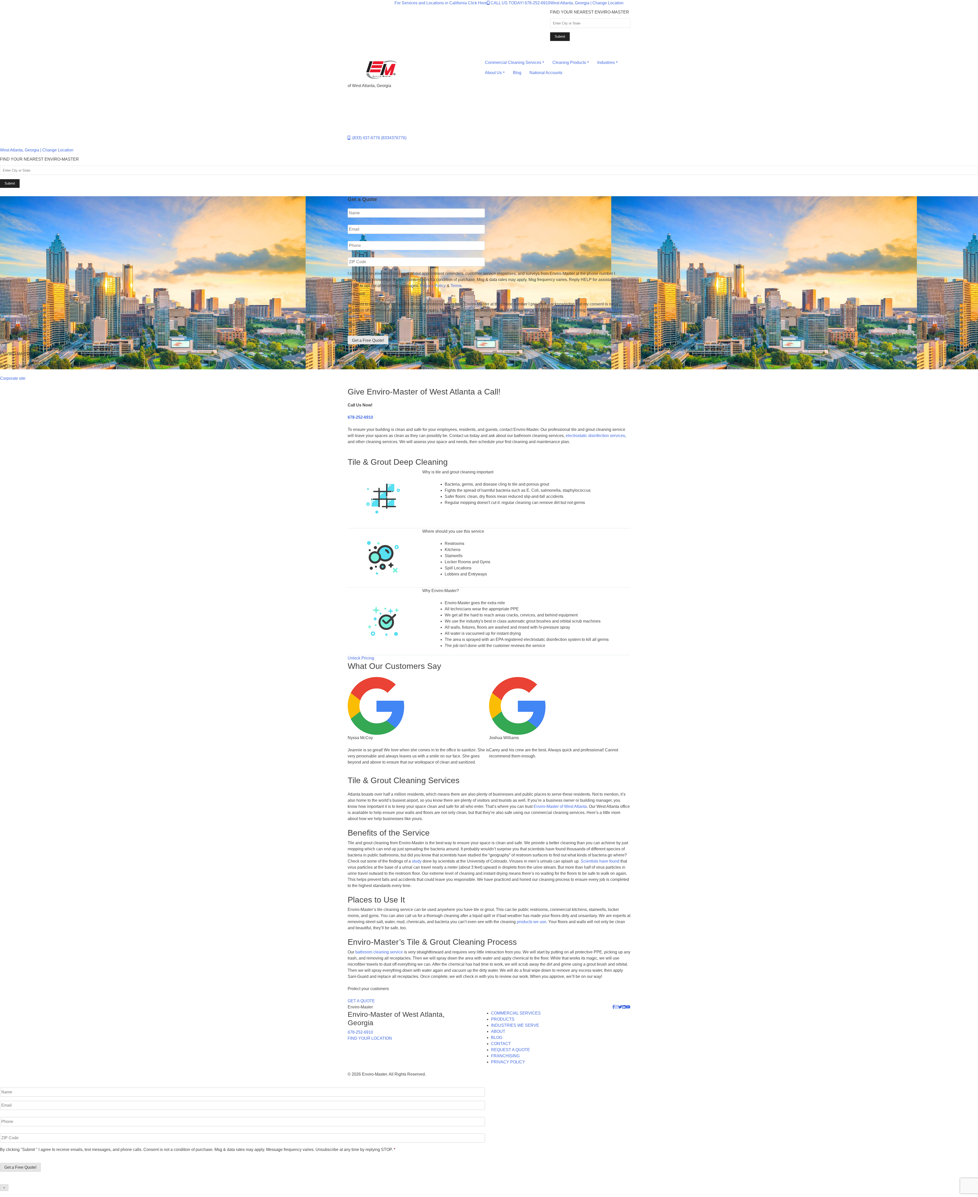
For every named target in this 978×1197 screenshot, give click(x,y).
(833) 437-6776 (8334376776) (378, 138)
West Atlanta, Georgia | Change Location (586, 3)
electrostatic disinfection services (595, 435)
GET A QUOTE (361, 1001)
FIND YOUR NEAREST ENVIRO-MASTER (589, 12)
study (417, 861)
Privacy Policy (433, 286)
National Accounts (545, 73)
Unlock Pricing (361, 658)
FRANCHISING (505, 1056)
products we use (531, 922)
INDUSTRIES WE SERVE (515, 1025)
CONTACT (501, 1043)
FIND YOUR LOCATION (370, 1038)
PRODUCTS (502, 1019)
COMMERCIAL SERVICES (516, 1013)
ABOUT (498, 1031)
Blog (517, 73)
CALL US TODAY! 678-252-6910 (520, 3)
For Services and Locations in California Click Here (441, 3)
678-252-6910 (360, 417)
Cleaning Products (569, 62)
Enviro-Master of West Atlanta (560, 806)
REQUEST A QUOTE (510, 1050)
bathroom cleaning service (379, 952)
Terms (456, 286)
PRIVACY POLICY (508, 1062)
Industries (606, 62)
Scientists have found (600, 861)
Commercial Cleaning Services (513, 62)
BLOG (496, 1037)
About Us (493, 73)
